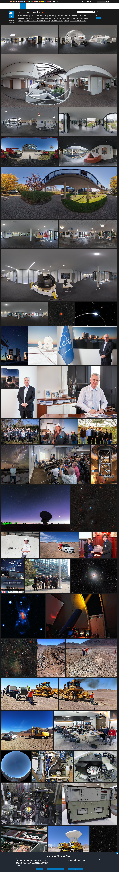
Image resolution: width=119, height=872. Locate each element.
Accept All (39, 869)
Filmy (28, 6)
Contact (84, 1)
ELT (66, 15)
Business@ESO (95, 6)
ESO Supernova (73, 15)
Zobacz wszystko (23, 15)
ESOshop (41, 6)
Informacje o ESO (14, 6)
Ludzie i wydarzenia (82, 18)
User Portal (106, 1)
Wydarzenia (70, 6)
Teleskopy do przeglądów (78, 20)
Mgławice (66, 18)
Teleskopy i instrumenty (51, 6)
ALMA (44, 15)
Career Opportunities (106, 6)
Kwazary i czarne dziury (31, 20)
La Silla (59, 18)
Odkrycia (62, 6)
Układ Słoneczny (45, 20)
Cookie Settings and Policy (75, 869)
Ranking (99, 17)
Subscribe (78, 1)
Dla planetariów (23, 18)
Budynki (20, 20)
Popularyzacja (79, 6)
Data (99, 20)
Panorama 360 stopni (36, 15)
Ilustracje (52, 18)
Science (100, 1)
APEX (49, 15)
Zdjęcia (23, 6)
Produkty (87, 6)
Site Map (89, 1)
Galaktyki (32, 18)
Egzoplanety (82, 15)
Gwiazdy (66, 20)
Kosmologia (60, 15)
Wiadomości (34, 6)
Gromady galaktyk (42, 18)
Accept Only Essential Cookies (55, 869)
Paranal (72, 18)
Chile (53, 15)
